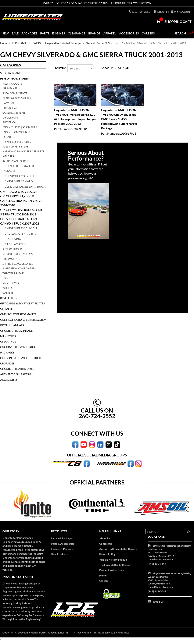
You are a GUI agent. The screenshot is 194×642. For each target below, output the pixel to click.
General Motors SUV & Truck (103, 43)
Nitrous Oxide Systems (17, 254)
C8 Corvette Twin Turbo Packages (17, 349)
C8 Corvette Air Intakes (17, 368)
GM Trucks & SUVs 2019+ (18, 191)
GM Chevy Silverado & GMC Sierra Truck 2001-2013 (21, 212)
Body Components (14, 93)
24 (119, 68)
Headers (8, 156)
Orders (161, 11)
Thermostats (11, 258)
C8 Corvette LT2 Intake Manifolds (16, 333)
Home (3, 43)
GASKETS (7, 292)
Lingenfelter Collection (131, 3)
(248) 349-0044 (157, 591)
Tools (6, 278)
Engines (58, 33)
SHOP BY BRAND (10, 73)
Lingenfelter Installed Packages (63, 43)
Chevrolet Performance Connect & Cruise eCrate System (23, 317)
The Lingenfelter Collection (115, 564)
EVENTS (47, 3)
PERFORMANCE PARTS (26, 43)
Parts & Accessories (62, 543)
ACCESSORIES (129, 33)
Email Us (158, 601)
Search (180, 33)
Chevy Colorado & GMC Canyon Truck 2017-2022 (19, 221)
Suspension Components (19, 268)
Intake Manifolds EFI (16, 161)
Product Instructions (111, 570)
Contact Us (105, 543)
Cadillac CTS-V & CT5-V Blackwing (20, 236)
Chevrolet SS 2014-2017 (21, 228)
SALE (15, 33)
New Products (12, 83)
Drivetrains (10, 117)
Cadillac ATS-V (15, 244)
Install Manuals (12, 325)
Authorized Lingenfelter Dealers (118, 549)
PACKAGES (29, 33)
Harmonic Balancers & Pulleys (23, 151)
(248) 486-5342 (157, 563)
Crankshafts (11, 107)
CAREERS (148, 33)
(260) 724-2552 (141, 11)
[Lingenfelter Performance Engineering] (32, 17)
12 (111, 68)
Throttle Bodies (13, 273)
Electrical (9, 122)
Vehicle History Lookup (113, 559)
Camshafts (9, 103)
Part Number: (75, 119)
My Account (182, 11)
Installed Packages (62, 538)
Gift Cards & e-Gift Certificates (82, 3)
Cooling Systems (13, 112)
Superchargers (12, 249)
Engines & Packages (62, 549)
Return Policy (107, 554)
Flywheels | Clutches (16, 141)
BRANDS (94, 33)
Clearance (76, 33)
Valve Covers (11, 283)
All (127, 68)
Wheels (7, 287)
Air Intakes (9, 88)
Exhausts (8, 136)
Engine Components (16, 132)
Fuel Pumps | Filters (15, 146)
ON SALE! (6, 308)
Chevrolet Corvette (19, 176)
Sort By (60, 68)
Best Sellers (8, 298)
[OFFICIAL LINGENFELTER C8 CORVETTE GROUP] (86, 463)
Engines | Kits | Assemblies (19, 127)
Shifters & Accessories (17, 263)
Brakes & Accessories (16, 98)
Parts (44, 33)
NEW (5, 33)
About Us (104, 538)
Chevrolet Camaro (19, 181)
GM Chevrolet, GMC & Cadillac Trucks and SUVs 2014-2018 (21, 200)
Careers (103, 580)
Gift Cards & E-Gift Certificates (22, 303)
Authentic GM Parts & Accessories (15, 377)
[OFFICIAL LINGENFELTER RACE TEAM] (130, 463)
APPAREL (109, 33)
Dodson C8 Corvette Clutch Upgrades (20, 360)
